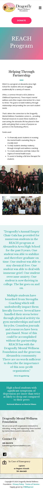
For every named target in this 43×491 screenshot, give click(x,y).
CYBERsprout (28, 487)
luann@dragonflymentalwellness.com (16, 445)
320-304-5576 (7, 443)
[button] (21, 20)
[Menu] (40, 8)
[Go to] (4, 454)
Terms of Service (32, 484)
